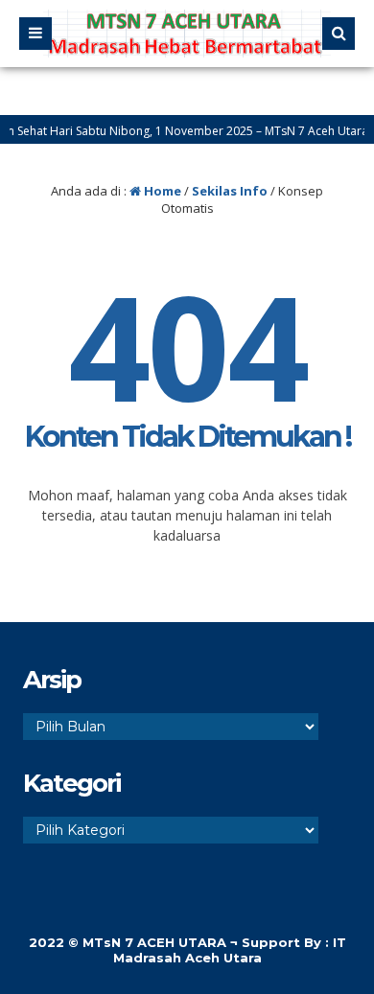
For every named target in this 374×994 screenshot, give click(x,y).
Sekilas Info (230, 190)
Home (161, 190)
